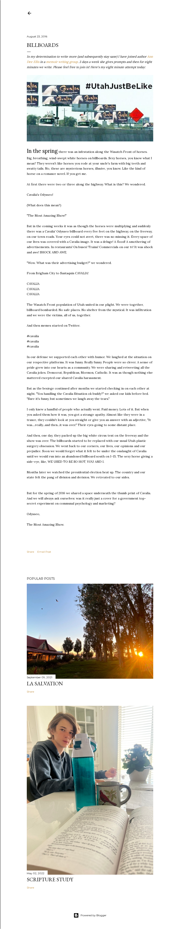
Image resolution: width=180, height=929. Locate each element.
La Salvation (45, 683)
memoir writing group (62, 62)
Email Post (44, 551)
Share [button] (30, 551)
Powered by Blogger (93, 915)
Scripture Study (50, 879)
